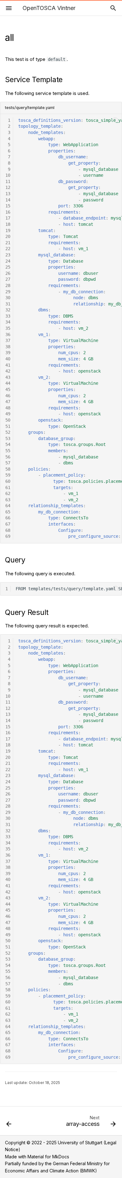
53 (7, 438)
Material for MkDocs (48, 1156)
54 (7, 444)
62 (7, 493)
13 (7, 193)
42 (7, 371)
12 (7, 187)
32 (7, 309)
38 (7, 346)
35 (7, 328)
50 (7, 420)
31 (7, 303)
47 (7, 401)
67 (7, 524)
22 (7, 248)
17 (7, 217)
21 (7, 242)
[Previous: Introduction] (9, 1122)
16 (7, 212)
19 (7, 230)
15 (7, 205)
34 (7, 321)
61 (7, 487)
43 (7, 377)
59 (7, 475)
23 (7, 254)
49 (7, 413)
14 (7, 199)
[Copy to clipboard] (115, 120)
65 (7, 511)
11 (7, 181)
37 (7, 340)
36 (7, 334)
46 (7, 395)
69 (7, 536)
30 (7, 297)
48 (7, 407)
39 (7, 352)
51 (7, 426)
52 (7, 432)
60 (7, 481)
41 (7, 365)
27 (7, 279)
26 (7, 273)
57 (7, 462)
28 (7, 285)
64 (7, 505)
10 (7, 175)
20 (7, 236)
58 (7, 469)
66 (7, 517)
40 (7, 358)
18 (7, 224)
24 (7, 261)
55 (7, 450)
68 (7, 530)
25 (7, 267)
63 (7, 499)
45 (7, 389)
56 (7, 456)
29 (7, 291)
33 (7, 316)
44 (7, 383)
